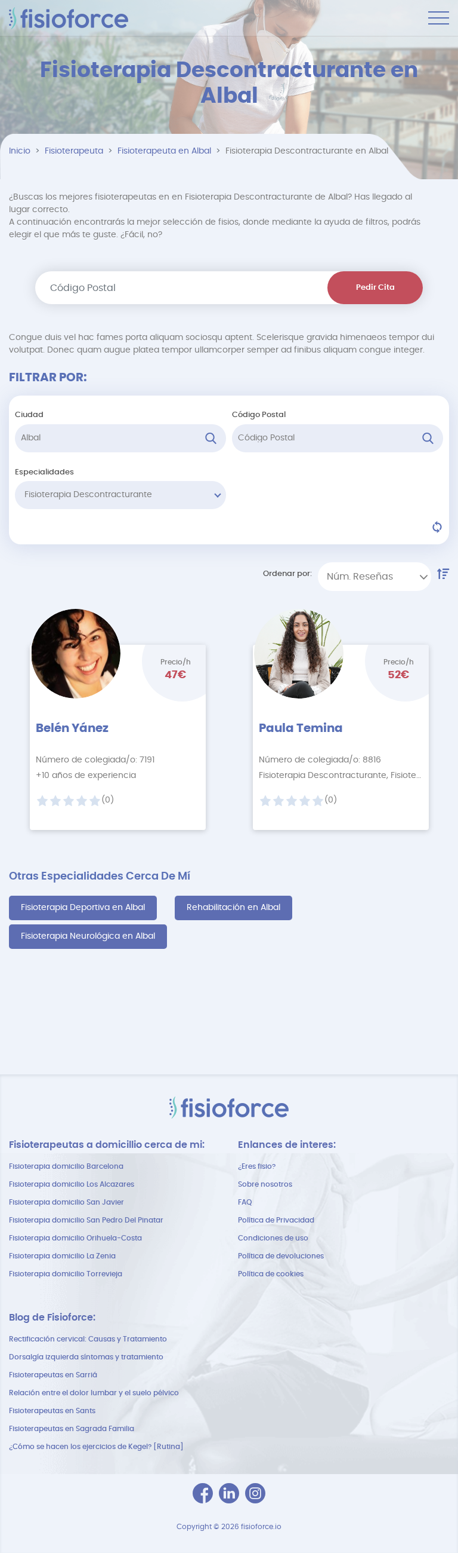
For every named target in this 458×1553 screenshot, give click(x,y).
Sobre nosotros (265, 1184)
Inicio (19, 151)
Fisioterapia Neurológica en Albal (88, 936)
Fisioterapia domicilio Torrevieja (65, 1274)
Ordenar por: (287, 574)
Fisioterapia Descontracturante (88, 495)
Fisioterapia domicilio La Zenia (62, 1256)
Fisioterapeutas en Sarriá (53, 1375)
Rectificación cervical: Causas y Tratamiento (88, 1339)
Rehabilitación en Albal (233, 907)
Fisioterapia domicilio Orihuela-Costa (75, 1238)
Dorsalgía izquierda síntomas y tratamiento (86, 1357)
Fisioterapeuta (74, 151)
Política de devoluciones (281, 1256)
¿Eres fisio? (257, 1166)
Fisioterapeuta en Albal (164, 151)
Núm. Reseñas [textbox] (360, 576)
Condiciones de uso (273, 1238)
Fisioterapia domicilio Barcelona (66, 1166)
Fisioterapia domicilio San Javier (66, 1202)
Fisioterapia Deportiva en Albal (83, 907)
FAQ (245, 1202)
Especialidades (44, 472)
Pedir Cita (375, 288)
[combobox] (374, 576)
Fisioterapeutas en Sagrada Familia (71, 1428)
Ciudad (29, 415)
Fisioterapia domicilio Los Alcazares (71, 1184)
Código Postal (259, 415)
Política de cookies (271, 1274)
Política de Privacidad (276, 1220)
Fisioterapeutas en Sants (52, 1410)
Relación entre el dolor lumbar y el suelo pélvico (94, 1392)
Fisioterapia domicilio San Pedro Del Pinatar (86, 1220)
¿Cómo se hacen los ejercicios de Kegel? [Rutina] (96, 1446)
